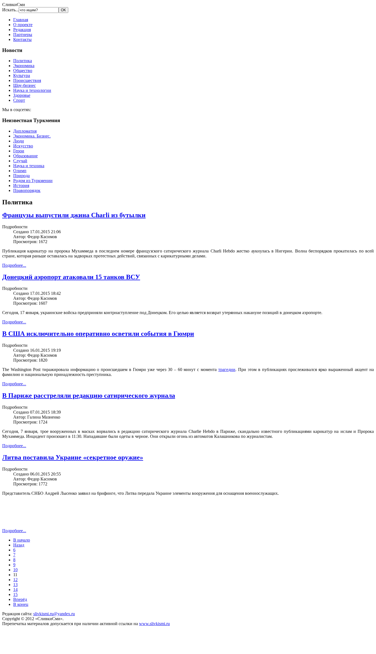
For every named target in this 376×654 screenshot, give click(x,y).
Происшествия (27, 80)
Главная (20, 19)
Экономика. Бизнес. (32, 136)
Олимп (19, 170)
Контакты (22, 39)
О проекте (22, 24)
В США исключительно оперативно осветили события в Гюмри (98, 333)
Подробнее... (14, 265)
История (21, 185)
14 (15, 589)
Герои (18, 151)
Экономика (23, 65)
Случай (20, 160)
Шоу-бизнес (24, 85)
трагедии (226, 369)
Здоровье (21, 95)
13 (15, 584)
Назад (18, 545)
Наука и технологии (32, 90)
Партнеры (22, 34)
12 (15, 579)
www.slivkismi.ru (154, 623)
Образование (25, 155)
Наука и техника (28, 165)
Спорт (19, 100)
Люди (18, 141)
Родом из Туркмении (33, 180)
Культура (21, 75)
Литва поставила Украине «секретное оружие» (72, 457)
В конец (20, 604)
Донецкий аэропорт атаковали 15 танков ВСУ (71, 277)
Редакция (22, 29)
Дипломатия (25, 131)
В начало (21, 540)
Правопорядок (26, 190)
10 (15, 569)
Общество (22, 70)
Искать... (10, 9)
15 (15, 594)
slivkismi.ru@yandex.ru (54, 613)
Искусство (23, 146)
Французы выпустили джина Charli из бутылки (74, 215)
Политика (22, 60)
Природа (21, 175)
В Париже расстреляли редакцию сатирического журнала (88, 395)
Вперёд (20, 599)
